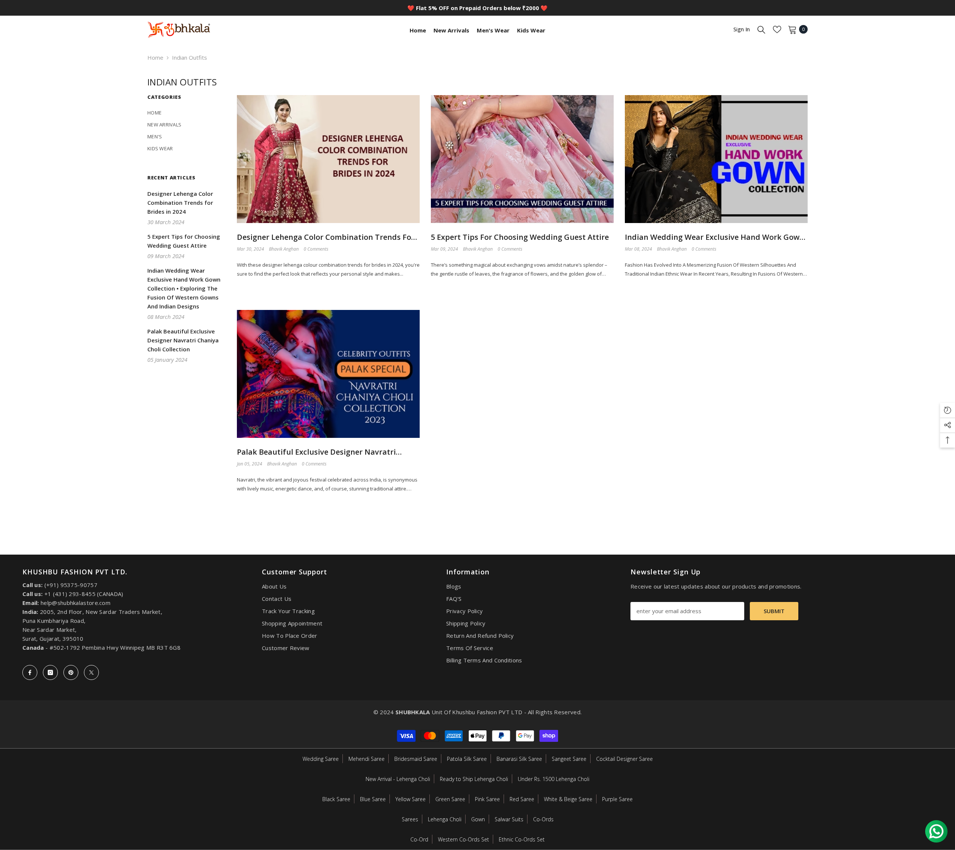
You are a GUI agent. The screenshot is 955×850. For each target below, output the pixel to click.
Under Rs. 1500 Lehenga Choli (553, 778)
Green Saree (450, 799)
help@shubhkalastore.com (75, 602)
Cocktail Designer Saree (624, 758)
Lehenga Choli (444, 819)
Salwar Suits (509, 819)
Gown (478, 819)
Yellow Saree (410, 799)
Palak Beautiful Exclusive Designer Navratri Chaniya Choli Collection (316, 452)
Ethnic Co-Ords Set (522, 839)
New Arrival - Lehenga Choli (398, 778)
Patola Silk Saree (467, 758)
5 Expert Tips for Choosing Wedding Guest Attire (520, 237)
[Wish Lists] (777, 29)
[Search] (761, 29)
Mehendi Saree (366, 758)
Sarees (410, 819)
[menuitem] (186, 113)
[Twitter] (91, 672)
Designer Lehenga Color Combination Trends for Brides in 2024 (325, 237)
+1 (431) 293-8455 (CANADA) (83, 593)
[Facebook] (29, 672)
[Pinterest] (70, 672)
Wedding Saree (321, 758)
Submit (774, 611)
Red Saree (522, 799)
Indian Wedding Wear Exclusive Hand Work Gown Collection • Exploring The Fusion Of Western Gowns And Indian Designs (714, 237)
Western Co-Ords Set (463, 839)
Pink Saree (487, 799)
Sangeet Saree (569, 758)
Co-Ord (419, 839)
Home (155, 57)
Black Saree (336, 799)
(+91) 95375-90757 (70, 585)
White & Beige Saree (568, 799)
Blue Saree (373, 799)
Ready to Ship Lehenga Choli (474, 778)
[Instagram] (50, 672)
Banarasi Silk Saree (519, 758)
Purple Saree (617, 799)
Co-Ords (543, 819)
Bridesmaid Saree (415, 758)
